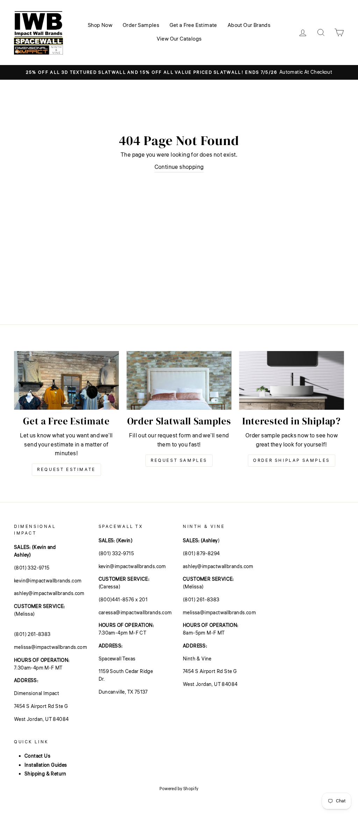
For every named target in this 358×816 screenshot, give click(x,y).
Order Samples (141, 25)
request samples (179, 461)
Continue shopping (179, 167)
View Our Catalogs (179, 39)
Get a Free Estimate (193, 25)
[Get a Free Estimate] (66, 380)
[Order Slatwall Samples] (179, 380)
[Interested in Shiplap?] (291, 380)
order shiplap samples (291, 461)
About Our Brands (249, 25)
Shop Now (100, 25)
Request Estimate (66, 470)
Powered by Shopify (178, 789)
